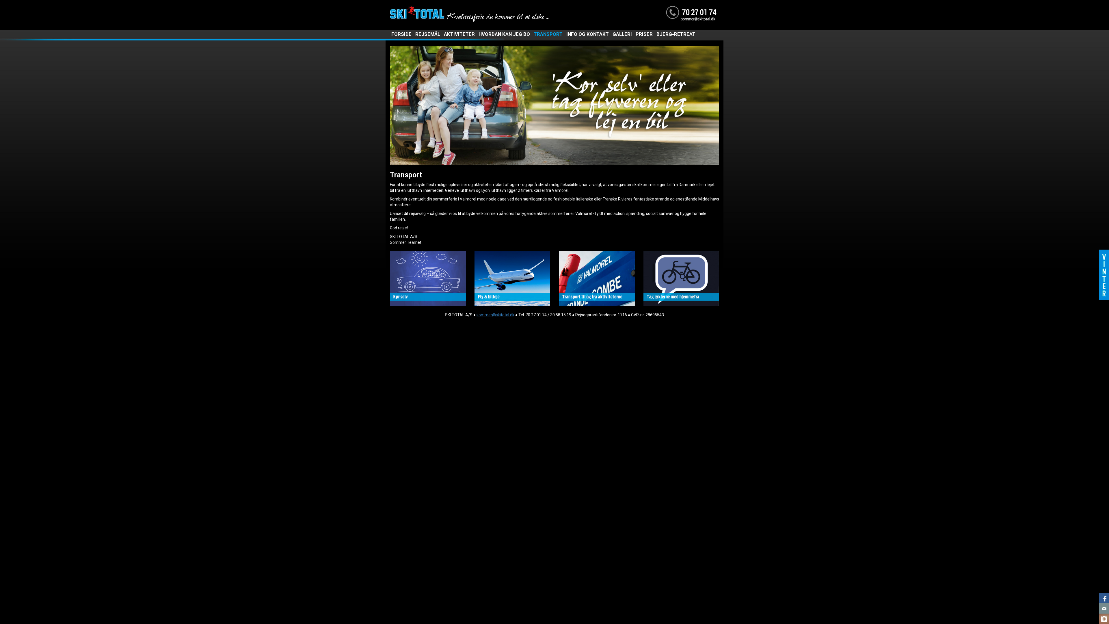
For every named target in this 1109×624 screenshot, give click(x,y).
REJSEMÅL (427, 34)
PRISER (644, 34)
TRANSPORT (548, 34)
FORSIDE (401, 34)
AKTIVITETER (459, 34)
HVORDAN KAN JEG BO (504, 34)
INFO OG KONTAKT (587, 34)
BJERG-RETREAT (675, 34)
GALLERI (622, 34)
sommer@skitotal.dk (495, 315)
